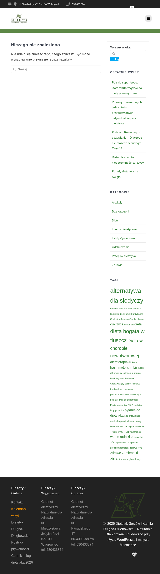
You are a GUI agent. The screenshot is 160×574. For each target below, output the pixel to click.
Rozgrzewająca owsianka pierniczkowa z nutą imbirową (125, 421)
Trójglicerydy (116, 432)
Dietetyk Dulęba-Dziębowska (20, 529)
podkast (114, 399)
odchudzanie (127, 378)
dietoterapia (119, 362)
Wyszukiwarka (120, 47)
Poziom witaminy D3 (120, 405)
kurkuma (136, 373)
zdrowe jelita (136, 447)
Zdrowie (117, 265)
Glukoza (133, 362)
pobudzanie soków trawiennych (126, 394)
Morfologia (115, 378)
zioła (114, 458)
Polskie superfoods (129, 399)
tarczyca (129, 426)
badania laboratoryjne (121, 308)
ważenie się (135, 432)
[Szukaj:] (56, 69)
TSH (126, 432)
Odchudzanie (120, 247)
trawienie (139, 426)
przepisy (119, 410)
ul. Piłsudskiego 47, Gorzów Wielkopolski (39, 4)
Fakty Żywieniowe (123, 238)
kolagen (127, 373)
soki (122, 426)
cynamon (129, 324)
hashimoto (118, 367)
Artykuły (117, 202)
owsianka (129, 389)
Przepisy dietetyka (124, 256)
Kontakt (16, 502)
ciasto (125, 319)
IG (127, 368)
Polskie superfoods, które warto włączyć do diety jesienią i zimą (127, 88)
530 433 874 (78, 4)
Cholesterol (116, 319)
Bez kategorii (120, 211)
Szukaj (114, 59)
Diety (115, 220)
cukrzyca (116, 324)
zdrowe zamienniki (124, 453)
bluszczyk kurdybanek (131, 314)
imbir (133, 367)
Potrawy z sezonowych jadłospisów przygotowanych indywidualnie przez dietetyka (127, 112)
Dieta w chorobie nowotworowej (126, 348)
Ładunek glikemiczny (130, 459)
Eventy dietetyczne (124, 229)
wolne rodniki (120, 437)
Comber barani (136, 319)
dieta (138, 324)
